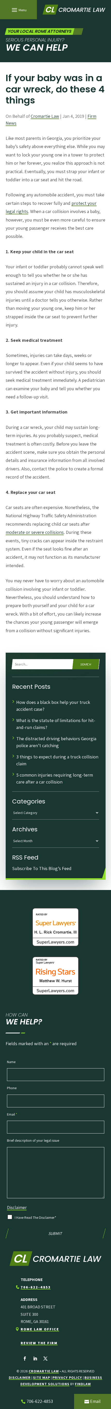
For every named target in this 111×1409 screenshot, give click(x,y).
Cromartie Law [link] (45, 116)
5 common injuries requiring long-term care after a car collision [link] (54, 778)
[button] (18, 10)
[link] (74, 10)
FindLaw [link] (83, 1384)
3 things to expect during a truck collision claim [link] (57, 760)
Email (12, 1114)
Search (86, 664)
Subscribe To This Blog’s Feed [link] (42, 868)
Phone (12, 1088)
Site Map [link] (41, 1377)
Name (11, 1062)
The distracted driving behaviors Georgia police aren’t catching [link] (56, 742)
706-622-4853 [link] (36, 1287)
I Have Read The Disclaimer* (35, 1217)
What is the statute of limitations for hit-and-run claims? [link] (55, 723)
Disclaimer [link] (20, 1377)
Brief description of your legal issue (33, 1140)
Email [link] (95, 1401)
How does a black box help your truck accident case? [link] (53, 705)
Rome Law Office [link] (40, 1329)
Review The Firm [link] (39, 1343)
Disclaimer (17, 1207)
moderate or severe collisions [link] (35, 532)
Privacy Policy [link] (67, 1377)
